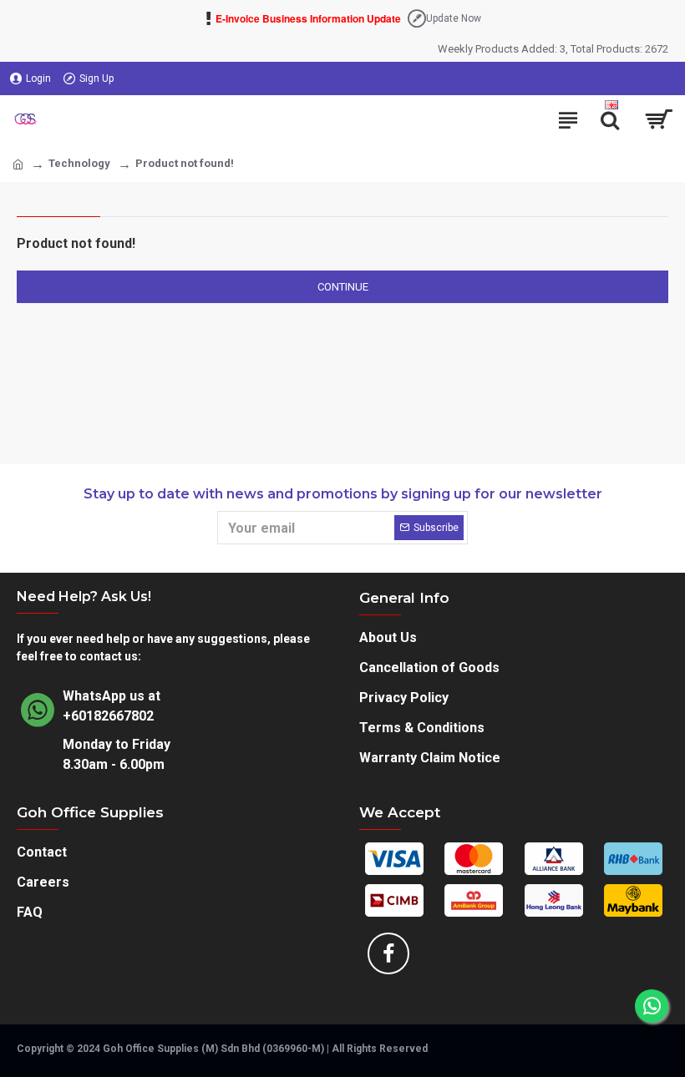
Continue (342, 287)
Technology (79, 163)
